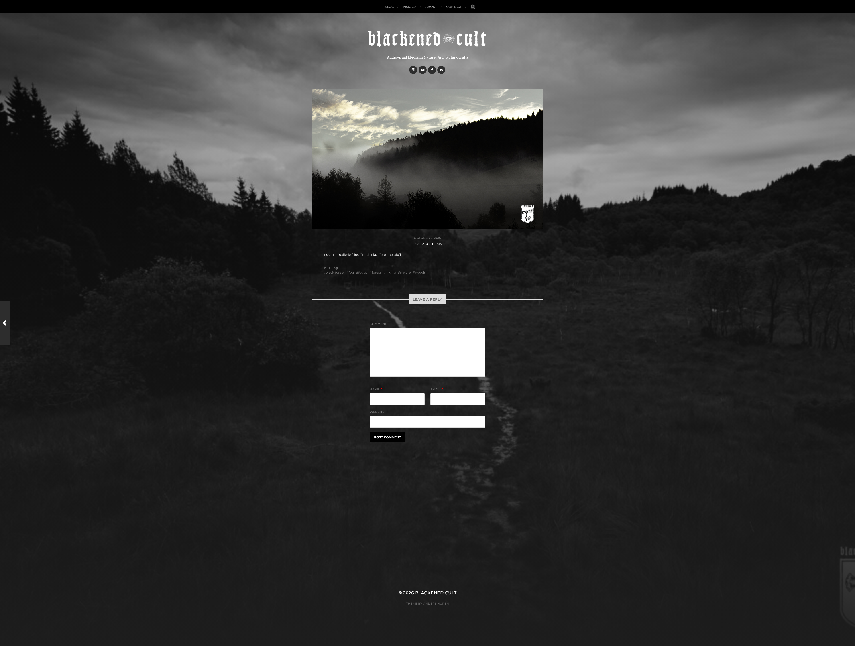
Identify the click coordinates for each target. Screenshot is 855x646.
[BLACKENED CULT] (427, 39)
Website (377, 412)
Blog (389, 7)
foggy (363, 272)
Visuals (410, 7)
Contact (454, 7)
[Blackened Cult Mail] (441, 70)
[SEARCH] (473, 7)
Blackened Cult (436, 592)
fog (351, 272)
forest (376, 272)
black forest (335, 272)
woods (420, 272)
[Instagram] (413, 70)
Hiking (332, 268)
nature (405, 272)
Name (376, 389)
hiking (390, 272)
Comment (378, 324)
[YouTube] (423, 70)
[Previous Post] (5, 323)
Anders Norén (436, 603)
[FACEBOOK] (432, 70)
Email (436, 389)
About (431, 7)
